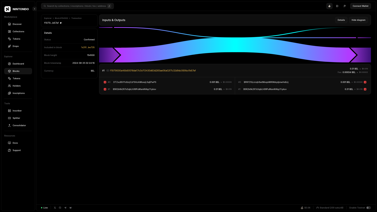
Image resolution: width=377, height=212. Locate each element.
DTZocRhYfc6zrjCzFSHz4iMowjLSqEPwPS (134, 82)
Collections (18, 31)
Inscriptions (19, 93)
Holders (17, 86)
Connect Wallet (360, 6)
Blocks (16, 71)
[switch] (368, 207)
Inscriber (17, 110)
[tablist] (337, 6)
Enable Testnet (357, 207)
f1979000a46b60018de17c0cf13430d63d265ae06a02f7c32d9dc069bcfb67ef (153, 70)
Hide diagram (358, 20)
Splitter (16, 118)
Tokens (16, 39)
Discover (17, 24)
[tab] (329, 6)
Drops (16, 46)
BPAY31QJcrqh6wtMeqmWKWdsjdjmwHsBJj (266, 82)
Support (17, 150)
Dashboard (18, 63)
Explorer (48, 18)
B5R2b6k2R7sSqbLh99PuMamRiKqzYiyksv (134, 89)
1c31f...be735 (88, 47)
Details (341, 20)
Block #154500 (61, 18)
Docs (15, 143)
